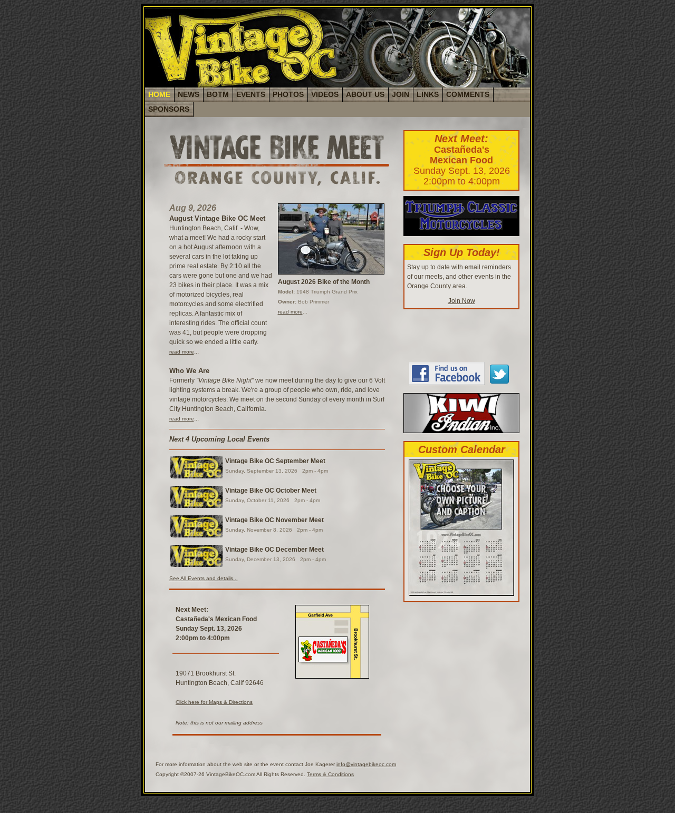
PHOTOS (288, 94)
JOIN (400, 94)
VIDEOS (325, 94)
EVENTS (250, 94)
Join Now (461, 301)
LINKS (428, 94)
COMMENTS (467, 94)
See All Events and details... (203, 578)
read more (181, 352)
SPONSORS (168, 109)
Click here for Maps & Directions (214, 702)
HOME (159, 94)
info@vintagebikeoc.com (366, 764)
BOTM (218, 94)
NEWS (188, 94)
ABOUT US (365, 94)
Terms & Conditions (330, 774)
